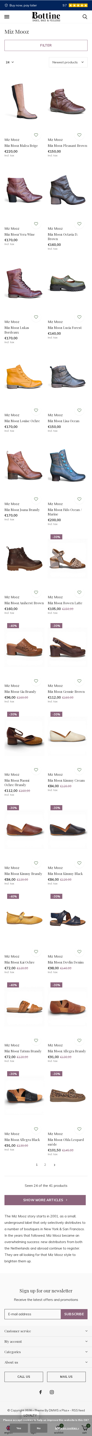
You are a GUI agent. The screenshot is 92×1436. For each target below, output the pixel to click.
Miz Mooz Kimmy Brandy (23, 873)
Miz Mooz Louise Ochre (22, 421)
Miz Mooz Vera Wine (19, 234)
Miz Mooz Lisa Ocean (63, 421)
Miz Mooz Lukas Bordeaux (16, 329)
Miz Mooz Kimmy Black (65, 873)
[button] (6, 16)
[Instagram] (52, 1392)
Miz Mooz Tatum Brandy (23, 1051)
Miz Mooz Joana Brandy (22, 509)
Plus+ (65, 1410)
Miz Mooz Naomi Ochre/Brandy (16, 782)
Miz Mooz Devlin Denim (66, 962)
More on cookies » (67, 1428)
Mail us (66, 1376)
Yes (19, 1428)
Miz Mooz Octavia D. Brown (63, 236)
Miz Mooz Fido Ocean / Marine (65, 512)
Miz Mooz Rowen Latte (65, 603)
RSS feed (78, 1410)
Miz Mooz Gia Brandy (20, 691)
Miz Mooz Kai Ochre (19, 962)
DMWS (54, 1410)
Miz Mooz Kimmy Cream (66, 780)
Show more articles (43, 1200)
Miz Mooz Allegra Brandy (67, 1051)
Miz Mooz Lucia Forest (65, 327)
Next (54, 1165)
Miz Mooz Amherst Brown (24, 603)
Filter (46, 45)
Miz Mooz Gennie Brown (66, 691)
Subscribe (74, 1314)
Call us (23, 1376)
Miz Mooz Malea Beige (21, 145)
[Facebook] (40, 1392)
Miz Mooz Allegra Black (22, 1139)
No (39, 1428)
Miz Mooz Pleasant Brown (67, 145)
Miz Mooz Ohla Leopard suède (66, 1141)
